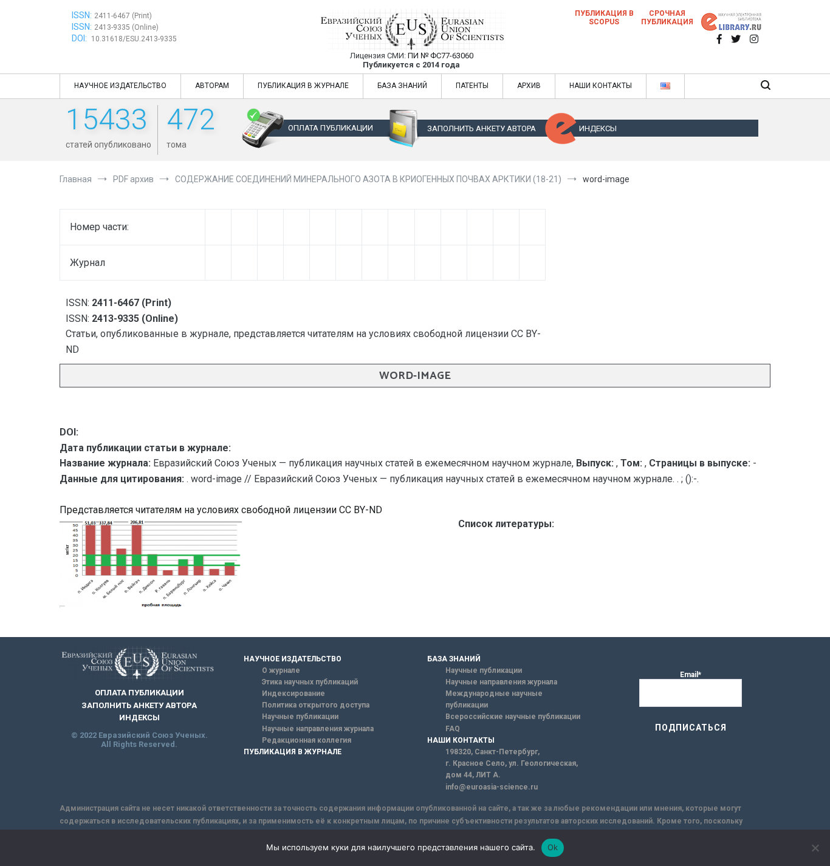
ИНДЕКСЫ (598, 128)
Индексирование (293, 693)
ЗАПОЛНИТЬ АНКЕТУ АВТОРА (481, 128)
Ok (552, 847)
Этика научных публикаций (310, 682)
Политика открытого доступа (315, 705)
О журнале (281, 670)
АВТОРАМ (212, 85)
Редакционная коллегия (306, 740)
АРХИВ (529, 85)
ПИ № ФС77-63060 (440, 55)
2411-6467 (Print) (123, 16)
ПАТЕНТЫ (472, 85)
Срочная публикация (667, 17)
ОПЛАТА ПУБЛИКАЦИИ (330, 127)
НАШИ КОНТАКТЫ (600, 85)
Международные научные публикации (494, 699)
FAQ (452, 729)
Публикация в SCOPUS (604, 17)
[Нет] (815, 848)
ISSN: (82, 15)
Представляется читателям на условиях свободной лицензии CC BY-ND (221, 510)
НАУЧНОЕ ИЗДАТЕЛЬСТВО (120, 85)
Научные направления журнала (318, 729)
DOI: (80, 38)
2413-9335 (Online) (126, 27)
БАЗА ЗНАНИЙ (402, 85)
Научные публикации (300, 716)
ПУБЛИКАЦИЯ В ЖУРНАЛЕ (303, 85)
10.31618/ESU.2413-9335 (134, 39)
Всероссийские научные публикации (512, 716)
